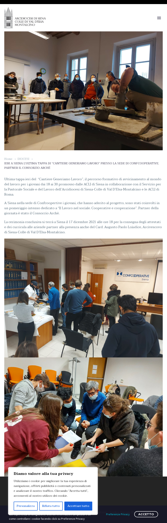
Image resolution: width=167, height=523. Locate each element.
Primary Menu (159, 18)
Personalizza (26, 506)
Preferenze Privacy (118, 514)
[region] (53, 491)
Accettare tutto (78, 506)
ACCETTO (146, 514)
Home (8, 159)
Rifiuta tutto (51, 506)
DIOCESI (23, 159)
